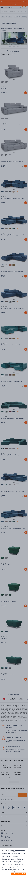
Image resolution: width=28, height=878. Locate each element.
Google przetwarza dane (17, 871)
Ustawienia (6, 873)
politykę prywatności (17, 869)
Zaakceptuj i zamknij (18, 873)
